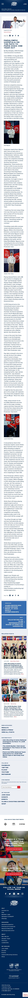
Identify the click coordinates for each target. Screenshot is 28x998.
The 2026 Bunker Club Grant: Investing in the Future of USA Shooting (14, 747)
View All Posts (8, 732)
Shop (4, 803)
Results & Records (7, 928)
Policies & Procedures (8, 926)
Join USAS (6, 794)
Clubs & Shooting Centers (13, 801)
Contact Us (5, 910)
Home (3, 8)
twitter (5, 767)
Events (5, 799)
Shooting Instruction (8, 930)
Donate (5, 797)
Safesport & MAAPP (8, 916)
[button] (9, 36)
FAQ (3, 912)
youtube (5, 772)
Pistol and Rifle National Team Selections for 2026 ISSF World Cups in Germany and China (14, 754)
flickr (4, 769)
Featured (9, 8)
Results (5, 727)
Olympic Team (6, 938)
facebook (6, 765)
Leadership (5, 942)
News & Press (7, 32)
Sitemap (4, 918)
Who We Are (5, 936)
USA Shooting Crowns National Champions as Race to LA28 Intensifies (14, 741)
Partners (4, 940)
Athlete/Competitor (7, 924)
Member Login (6, 914)
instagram (6, 774)
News (6, 8)
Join (24, 4)
